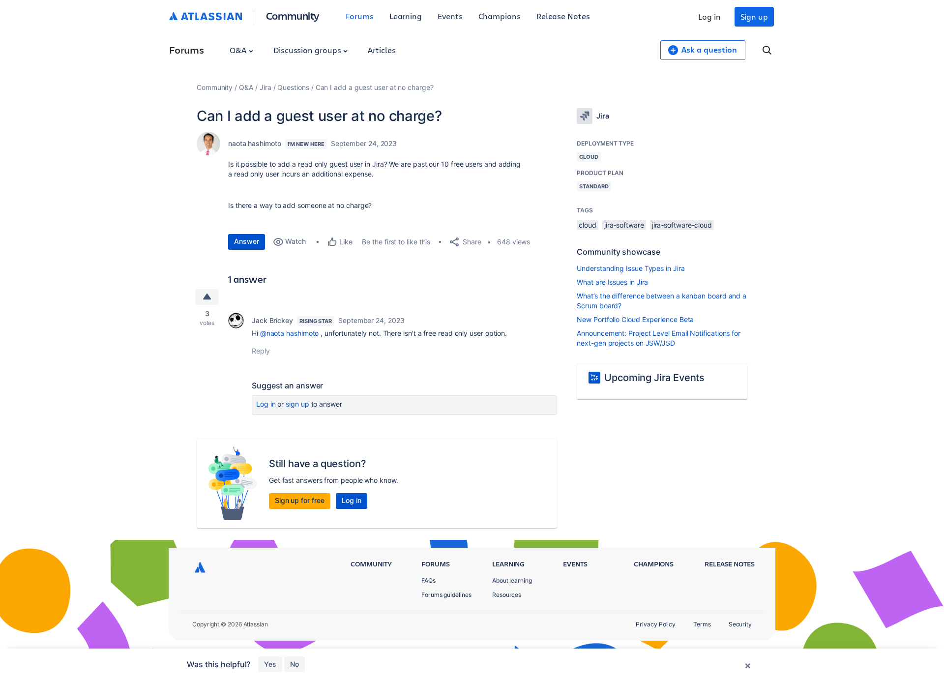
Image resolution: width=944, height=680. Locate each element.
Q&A (239, 50)
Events (450, 16)
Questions (293, 87)
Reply (261, 351)
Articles (381, 50)
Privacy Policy (656, 624)
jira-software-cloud (682, 225)
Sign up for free (299, 500)
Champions (499, 16)
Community (293, 15)
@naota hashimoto (289, 333)
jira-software (624, 225)
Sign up (754, 16)
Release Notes (563, 16)
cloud (587, 225)
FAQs (428, 580)
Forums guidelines (446, 594)
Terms (702, 624)
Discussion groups (308, 50)
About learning (512, 580)
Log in (709, 16)
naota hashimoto (254, 143)
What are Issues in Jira (612, 282)
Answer (246, 241)
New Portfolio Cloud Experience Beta (635, 319)
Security (740, 624)
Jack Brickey (272, 320)
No (294, 664)
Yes (270, 664)
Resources (506, 594)
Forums (360, 16)
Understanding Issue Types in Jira (630, 268)
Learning (405, 16)
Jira (265, 87)
